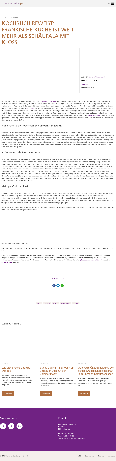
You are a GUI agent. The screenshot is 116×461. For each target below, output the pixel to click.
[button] (54, 285)
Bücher (39, 303)
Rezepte (76, 303)
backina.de (30, 108)
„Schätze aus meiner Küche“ (91, 260)
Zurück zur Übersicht (11, 17)
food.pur (85, 84)
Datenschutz (89, 456)
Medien (55, 303)
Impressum (112, 456)
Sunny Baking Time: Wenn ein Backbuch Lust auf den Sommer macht (57, 370)
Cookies (101, 456)
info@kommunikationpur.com (74, 438)
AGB (79, 456)
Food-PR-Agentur (93, 115)
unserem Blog (6, 262)
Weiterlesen (8, 393)
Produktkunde (65, 303)
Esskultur (47, 303)
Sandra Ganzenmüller (98, 77)
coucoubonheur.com (48, 101)
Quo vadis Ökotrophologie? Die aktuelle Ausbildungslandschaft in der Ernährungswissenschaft (96, 370)
